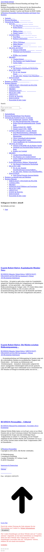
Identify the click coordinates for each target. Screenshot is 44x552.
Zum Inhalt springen (7, 2)
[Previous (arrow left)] (1, 550)
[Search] (20, 108)
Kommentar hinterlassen (12, 278)
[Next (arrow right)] (4, 550)
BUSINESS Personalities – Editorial (16, 422)
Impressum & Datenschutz (9, 465)
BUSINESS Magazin (8, 274)
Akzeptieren (5, 530)
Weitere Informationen (27, 528)
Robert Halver (20, 274)
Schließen (4, 545)
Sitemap (3, 469)
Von (22, 276)
